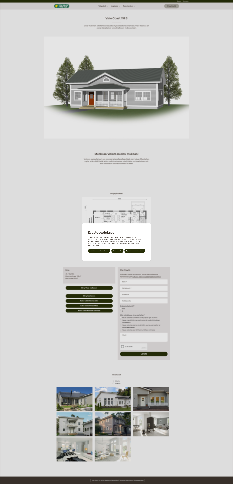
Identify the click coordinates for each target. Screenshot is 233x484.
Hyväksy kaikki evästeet (134, 251)
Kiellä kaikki (117, 251)
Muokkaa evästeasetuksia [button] (99, 251)
